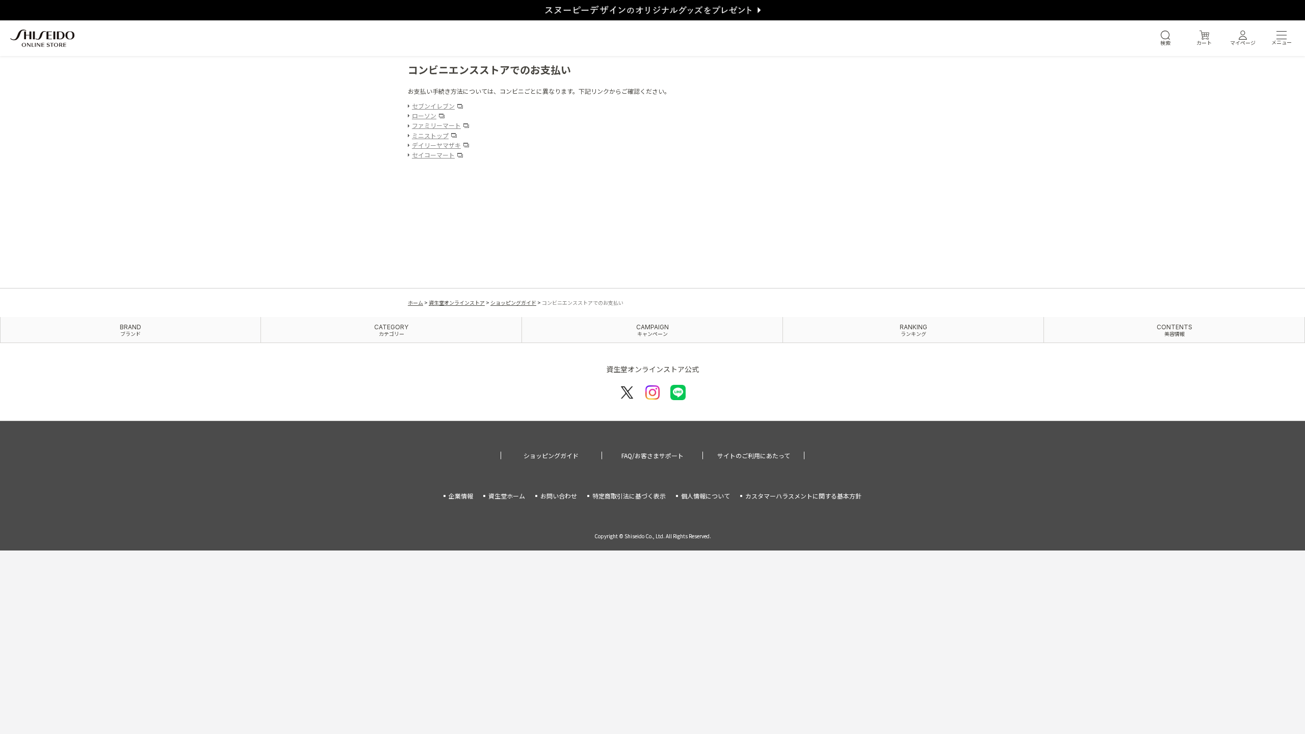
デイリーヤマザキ (436, 145)
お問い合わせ (558, 495)
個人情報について (705, 495)
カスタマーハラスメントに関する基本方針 (803, 495)
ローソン (424, 115)
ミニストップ (430, 135)
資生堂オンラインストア (457, 302)
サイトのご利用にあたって (753, 455)
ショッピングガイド (513, 302)
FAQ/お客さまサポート (652, 455)
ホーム (415, 302)
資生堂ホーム (506, 495)
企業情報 (461, 495)
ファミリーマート (436, 125)
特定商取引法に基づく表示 (629, 495)
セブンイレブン (433, 105)
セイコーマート (433, 154)
